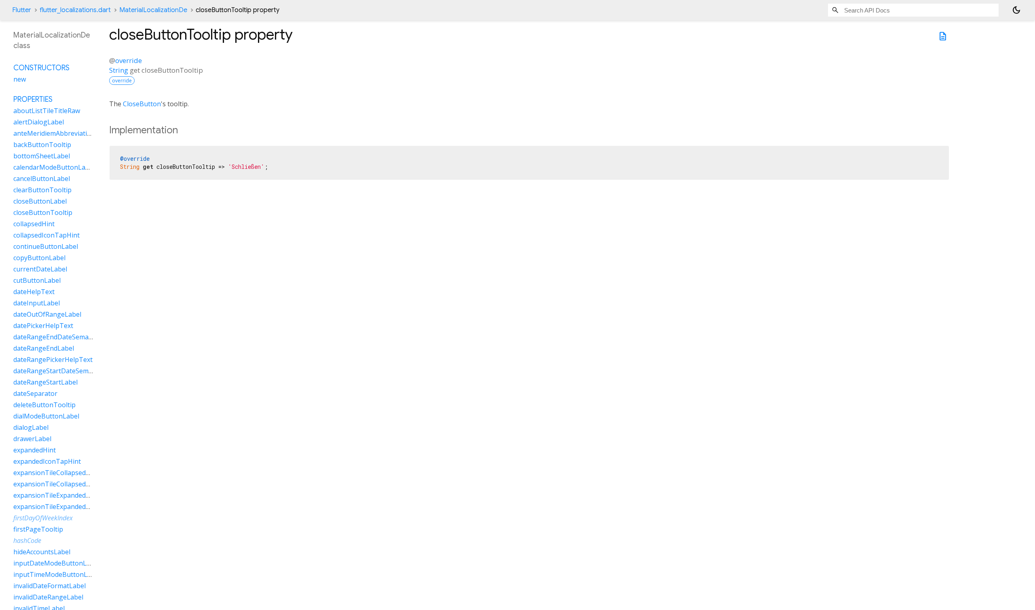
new (19, 79)
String (118, 70)
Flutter (21, 10)
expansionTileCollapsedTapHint (62, 484)
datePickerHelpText (43, 325)
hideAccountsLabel (41, 551)
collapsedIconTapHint (46, 235)
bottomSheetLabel (41, 155)
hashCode (27, 540)
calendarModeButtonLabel (54, 167)
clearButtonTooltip (42, 189)
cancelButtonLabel (41, 178)
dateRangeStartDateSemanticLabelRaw (72, 370)
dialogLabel (31, 427)
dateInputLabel (36, 303)
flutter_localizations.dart (75, 10)
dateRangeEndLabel (43, 348)
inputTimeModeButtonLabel (56, 574)
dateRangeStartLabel (45, 382)
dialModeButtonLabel (46, 416)
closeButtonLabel (40, 201)
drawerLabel (32, 438)
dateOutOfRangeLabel (47, 314)
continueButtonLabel (45, 246)
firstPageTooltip (38, 529)
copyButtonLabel (39, 257)
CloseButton (142, 103)
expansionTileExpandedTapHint (62, 506)
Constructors (41, 67)
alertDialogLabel (38, 122)
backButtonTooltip (42, 144)
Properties (33, 99)
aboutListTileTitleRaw (46, 110)
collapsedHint (34, 223)
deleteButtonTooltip (44, 404)
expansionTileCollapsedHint (56, 472)
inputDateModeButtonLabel (56, 563)
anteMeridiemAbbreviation (54, 133)
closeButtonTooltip (42, 212)
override (128, 60)
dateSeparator (35, 393)
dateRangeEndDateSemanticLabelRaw (71, 336)
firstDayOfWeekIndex (43, 517)
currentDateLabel (40, 269)
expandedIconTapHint (47, 461)
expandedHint (34, 450)
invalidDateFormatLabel (49, 585)
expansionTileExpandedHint (56, 495)
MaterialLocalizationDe (153, 10)
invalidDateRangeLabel (48, 597)
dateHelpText (34, 291)
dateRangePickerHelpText (53, 359)
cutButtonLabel (37, 280)
